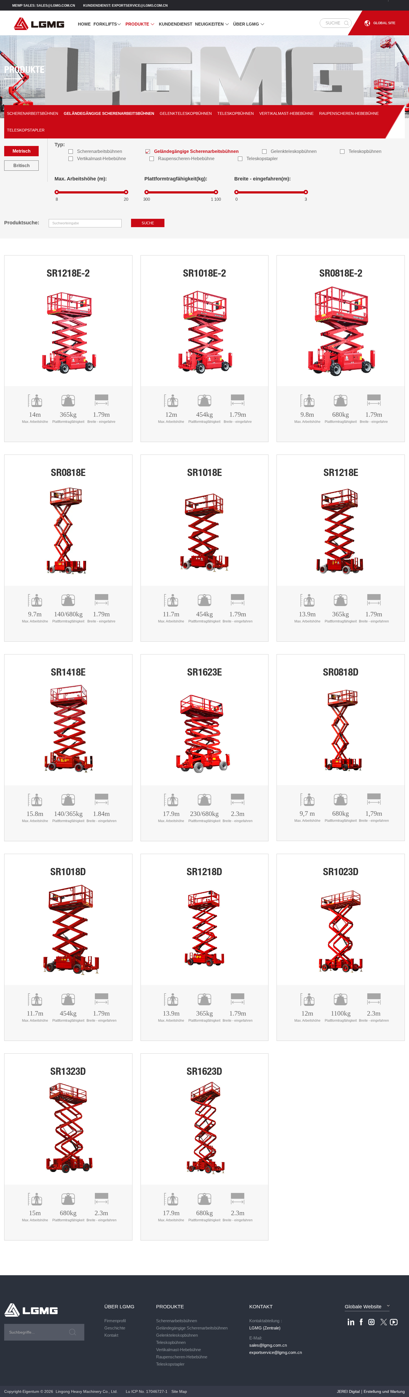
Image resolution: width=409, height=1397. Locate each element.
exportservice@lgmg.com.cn (275, 1352)
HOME (84, 24)
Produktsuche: (21, 222)
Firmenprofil (115, 1320)
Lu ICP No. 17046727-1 (146, 1391)
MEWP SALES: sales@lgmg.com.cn (43, 6)
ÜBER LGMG (249, 24)
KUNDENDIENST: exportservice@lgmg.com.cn (125, 6)
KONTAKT (261, 1306)
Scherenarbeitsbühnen (32, 113)
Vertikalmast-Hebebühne (286, 113)
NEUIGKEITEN (212, 24)
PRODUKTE (140, 24)
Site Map (179, 1391)
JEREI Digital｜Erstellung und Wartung (371, 1391)
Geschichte (114, 1328)
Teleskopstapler (26, 130)
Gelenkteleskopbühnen (186, 113)
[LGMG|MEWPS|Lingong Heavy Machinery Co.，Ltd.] (54, 23)
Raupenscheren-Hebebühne (349, 113)
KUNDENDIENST (175, 24)
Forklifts (107, 24)
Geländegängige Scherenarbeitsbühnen (109, 113)
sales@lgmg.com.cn (268, 1345)
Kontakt (111, 1335)
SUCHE (333, 23)
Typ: (60, 144)
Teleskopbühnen (235, 113)
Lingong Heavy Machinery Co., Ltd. (87, 1391)
